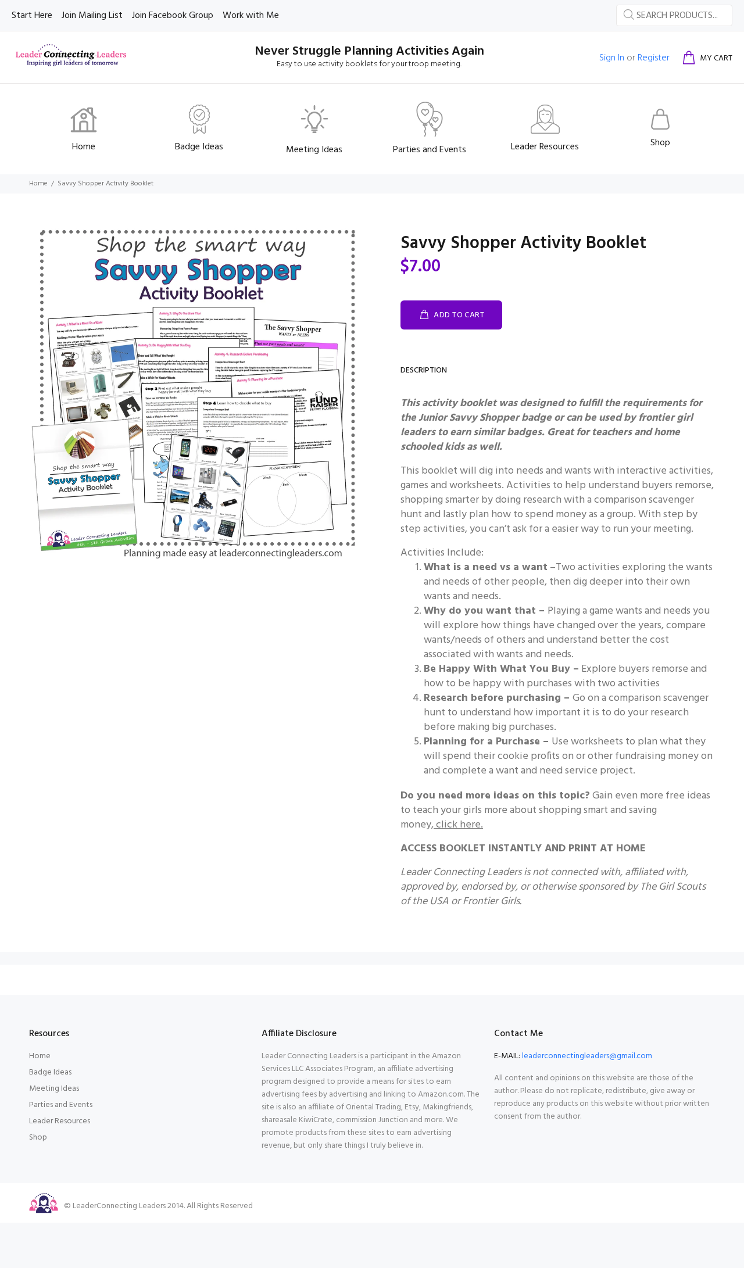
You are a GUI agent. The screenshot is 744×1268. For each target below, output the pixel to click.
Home (38, 183)
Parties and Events (60, 1105)
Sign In (611, 58)
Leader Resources (59, 1121)
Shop (38, 1137)
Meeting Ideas (54, 1088)
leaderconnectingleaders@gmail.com (587, 1056)
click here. (459, 824)
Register (654, 58)
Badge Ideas (50, 1072)
